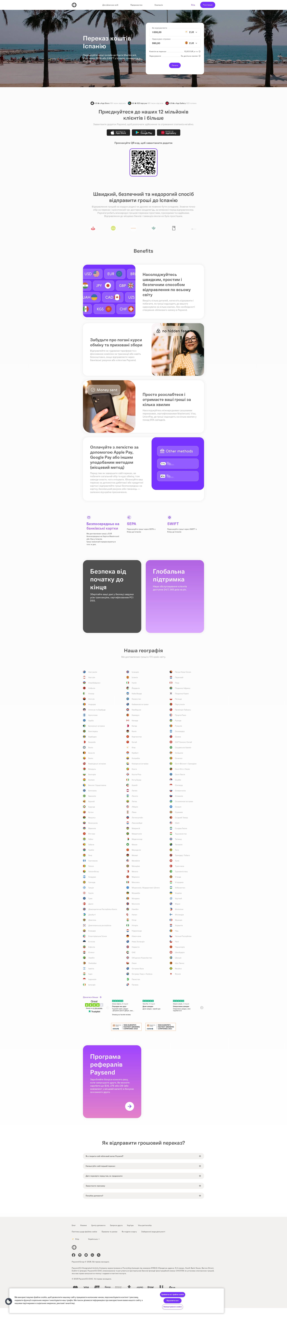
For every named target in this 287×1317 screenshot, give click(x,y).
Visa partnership (145, 1225)
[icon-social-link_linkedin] (92, 1255)
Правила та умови (109, 1232)
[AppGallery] (168, 132)
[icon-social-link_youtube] (86, 1255)
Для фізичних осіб (110, 5)
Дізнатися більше (90, 997)
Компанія (159, 5)
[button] (8, 1301)
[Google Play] (143, 132)
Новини (83, 1225)
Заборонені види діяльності (153, 1232)
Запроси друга (116, 1225)
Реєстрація (208, 5)
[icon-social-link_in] (80, 1255)
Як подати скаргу (129, 1232)
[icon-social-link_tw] (98, 1255)
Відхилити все (172, 1301)
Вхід (193, 5)
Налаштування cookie (172, 1307)
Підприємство (136, 5)
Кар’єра (130, 1225)
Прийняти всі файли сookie (172, 1295)
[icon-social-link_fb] (73, 1255)
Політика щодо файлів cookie (84, 1232)
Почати (175, 65)
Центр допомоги (98, 1225)
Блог (74, 1225)
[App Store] (118, 132)
